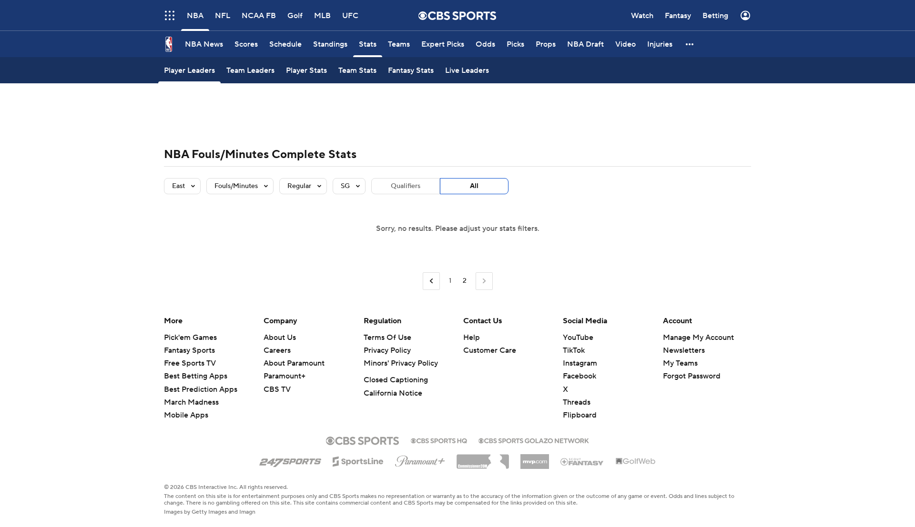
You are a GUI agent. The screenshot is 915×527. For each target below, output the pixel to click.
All (474, 186)
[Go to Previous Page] (431, 281)
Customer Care (489, 350)
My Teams (680, 363)
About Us (280, 337)
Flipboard (580, 415)
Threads (576, 402)
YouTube (578, 337)
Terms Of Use (387, 337)
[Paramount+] (420, 459)
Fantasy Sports (189, 350)
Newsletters (684, 350)
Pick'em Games (190, 337)
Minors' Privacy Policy (401, 363)
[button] (690, 44)
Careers (277, 350)
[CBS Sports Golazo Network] (533, 440)
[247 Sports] (290, 460)
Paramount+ (284, 376)
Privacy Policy (387, 350)
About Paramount (294, 363)
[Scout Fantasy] (582, 461)
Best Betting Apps (195, 376)
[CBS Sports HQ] (439, 440)
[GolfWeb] (636, 462)
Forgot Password (692, 376)
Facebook (579, 376)
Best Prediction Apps (200, 389)
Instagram (580, 363)
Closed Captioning (396, 380)
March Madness (191, 402)
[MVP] (534, 458)
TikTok (574, 350)
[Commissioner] (483, 458)
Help (471, 337)
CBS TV (277, 389)
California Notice (393, 393)
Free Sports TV (190, 363)
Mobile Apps (186, 415)
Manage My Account (698, 337)
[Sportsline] (358, 460)
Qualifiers (405, 186)
